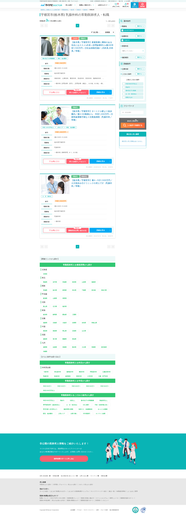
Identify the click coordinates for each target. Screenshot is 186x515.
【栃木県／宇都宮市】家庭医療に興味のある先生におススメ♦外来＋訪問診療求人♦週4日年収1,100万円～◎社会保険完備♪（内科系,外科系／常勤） (92, 46)
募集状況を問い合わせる (77, 230)
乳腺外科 (85, 9)
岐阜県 (45, 314)
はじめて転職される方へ (58, 491)
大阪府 (64, 322)
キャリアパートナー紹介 (99, 491)
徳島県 (45, 339)
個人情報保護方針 (114, 510)
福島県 (94, 282)
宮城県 (64, 282)
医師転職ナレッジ (73, 498)
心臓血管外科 (106, 372)
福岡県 (45, 347)
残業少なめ (129, 97)
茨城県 (45, 290)
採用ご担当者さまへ (112, 1)
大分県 (84, 347)
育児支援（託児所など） (50, 409)
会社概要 (72, 510)
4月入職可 (86, 405)
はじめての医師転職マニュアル (78, 491)
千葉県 (84, 290)
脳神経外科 (70, 372)
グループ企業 (104, 510)
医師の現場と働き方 (87, 498)
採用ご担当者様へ (44, 475)
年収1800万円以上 (49, 400)
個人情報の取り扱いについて (68, 475)
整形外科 (81, 372)
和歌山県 (94, 322)
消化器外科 (57, 372)
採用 (97, 510)
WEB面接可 (86, 413)
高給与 (62, 400)
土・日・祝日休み (71, 405)
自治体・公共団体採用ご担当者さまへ (98, 1)
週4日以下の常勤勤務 (87, 400)
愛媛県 (64, 339)
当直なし (72, 400)
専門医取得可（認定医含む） (52, 405)
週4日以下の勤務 (131, 90)
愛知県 (64, 314)
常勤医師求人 (65, 9)
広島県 (74, 331)
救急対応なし (104, 400)
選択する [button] (139, 26)
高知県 (74, 339)
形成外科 (57, 376)
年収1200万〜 (61, 386)
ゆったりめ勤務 (102, 409)
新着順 (107, 32)
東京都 (94, 290)
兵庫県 (74, 322)
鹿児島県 (104, 347)
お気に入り (55, 92)
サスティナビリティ (89, 510)
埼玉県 (74, 290)
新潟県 (45, 298)
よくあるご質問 (132, 491)
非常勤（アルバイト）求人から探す (65, 484)
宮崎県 (94, 347)
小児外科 (90, 376)
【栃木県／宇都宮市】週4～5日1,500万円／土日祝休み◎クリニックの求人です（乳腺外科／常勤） (91, 183)
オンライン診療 (100, 413)
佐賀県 (55, 347)
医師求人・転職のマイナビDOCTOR (50, 9)
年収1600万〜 (90, 386)
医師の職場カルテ (73, 500)
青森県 (45, 282)
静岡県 (55, 314)
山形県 (84, 282)
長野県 (64, 298)
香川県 (55, 339)
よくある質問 (127, 1)
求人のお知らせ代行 (58, 500)
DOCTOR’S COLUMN (57, 498)
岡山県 (64, 331)
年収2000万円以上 (49, 390)
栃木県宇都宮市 (129, 30)
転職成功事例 (121, 491)
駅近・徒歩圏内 (48, 413)
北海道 (45, 274)
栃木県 (72, 9)
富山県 (45, 306)
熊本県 (74, 347)
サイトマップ (93, 475)
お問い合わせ (83, 475)
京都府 (55, 322)
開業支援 (103, 475)
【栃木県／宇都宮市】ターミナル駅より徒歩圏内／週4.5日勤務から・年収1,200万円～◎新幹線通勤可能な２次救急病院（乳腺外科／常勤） (92, 115)
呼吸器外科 (93, 372)
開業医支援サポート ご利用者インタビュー (95, 500)
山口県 (84, 331)
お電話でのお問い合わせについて (139, 1)
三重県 (74, 314)
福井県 (64, 306)
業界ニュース (114, 498)
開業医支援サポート (127, 498)
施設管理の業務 (68, 409)
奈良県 (84, 322)
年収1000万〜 (47, 386)
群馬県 (64, 290)
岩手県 (55, 282)
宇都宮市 (78, 9)
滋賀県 (45, 322)
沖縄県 (45, 351)
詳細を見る (101, 92)
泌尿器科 (68, 376)
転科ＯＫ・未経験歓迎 (85, 409)
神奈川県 (104, 290)
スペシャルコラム (102, 498)
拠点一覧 (121, 1)
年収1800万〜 (104, 386)
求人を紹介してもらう (77, 92)
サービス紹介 (44, 491)
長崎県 (64, 347)
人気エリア (61, 413)
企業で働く (74, 413)
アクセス (79, 510)
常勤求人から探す (45, 484)
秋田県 (74, 282)
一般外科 (46, 372)
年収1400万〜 (76, 386)
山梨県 (55, 298)
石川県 (55, 306)
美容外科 (79, 376)
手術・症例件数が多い (101, 405)
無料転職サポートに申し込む (64, 459)
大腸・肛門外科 (103, 376)
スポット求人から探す (86, 484)
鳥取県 (45, 331)
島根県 (55, 331)
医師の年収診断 (45, 500)
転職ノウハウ (44, 498)
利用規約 (55, 475)
